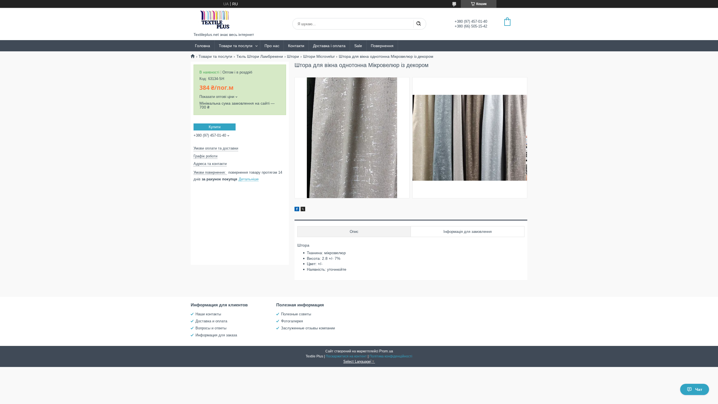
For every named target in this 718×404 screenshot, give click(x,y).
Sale (358, 45)
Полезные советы (296, 314)
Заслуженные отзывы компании (308, 328)
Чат (698, 389)
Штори (293, 56)
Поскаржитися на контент (346, 356)
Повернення (382, 45)
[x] (303, 210)
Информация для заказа (216, 335)
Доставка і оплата (329, 45)
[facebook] (296, 210)
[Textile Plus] (215, 20)
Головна (202, 45)
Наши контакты (208, 314)
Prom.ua (386, 351)
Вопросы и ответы (210, 328)
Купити (214, 127)
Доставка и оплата (211, 321)
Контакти (296, 45)
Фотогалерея (292, 321)
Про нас (271, 45)
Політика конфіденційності (390, 356)
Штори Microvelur (319, 56)
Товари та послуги (235, 45)
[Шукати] (418, 24)
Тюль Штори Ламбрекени (259, 56)
